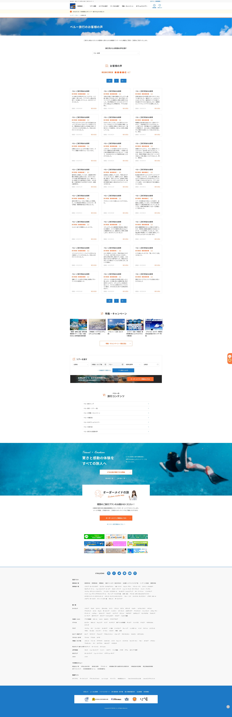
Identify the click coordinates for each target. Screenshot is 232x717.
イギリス (149, 608)
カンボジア (104, 628)
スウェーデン (154, 611)
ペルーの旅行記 (88, 427)
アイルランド (88, 611)
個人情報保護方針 (130, 691)
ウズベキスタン (125, 634)
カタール (95, 619)
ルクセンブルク (141, 608)
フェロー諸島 (124, 615)
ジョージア (117, 634)
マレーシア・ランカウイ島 (114, 594)
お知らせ (85, 691)
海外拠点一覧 (121, 478)
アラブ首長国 (88, 619)
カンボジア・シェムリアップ (126, 591)
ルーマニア (87, 615)
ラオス (86, 630)
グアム (126, 650)
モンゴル (92, 630)
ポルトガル (104, 608)
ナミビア (142, 622)
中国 (116, 630)
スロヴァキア (129, 611)
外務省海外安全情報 (136, 666)
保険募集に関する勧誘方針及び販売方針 (119, 666)
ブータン (105, 630)
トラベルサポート (105, 691)
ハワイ (86, 656)
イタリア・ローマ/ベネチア (91, 586)
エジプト (87, 622)
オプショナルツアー (141, 6)
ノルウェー (94, 613)
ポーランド (121, 611)
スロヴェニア (136, 613)
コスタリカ (106, 641)
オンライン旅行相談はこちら (115, 524)
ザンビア (129, 622)
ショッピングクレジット (149, 678)
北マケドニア (95, 615)
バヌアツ (108, 650)
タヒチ (86, 650)
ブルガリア (152, 613)
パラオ (121, 650)
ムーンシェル (105, 678)
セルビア (117, 615)
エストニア (101, 613)
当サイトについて (76, 669)
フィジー (102, 650)
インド (139, 628)
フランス (116, 608)
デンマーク (87, 613)
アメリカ (87, 637)
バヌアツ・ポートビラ (90, 598)
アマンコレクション (94, 678)
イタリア (87, 608)
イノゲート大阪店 (144, 583)
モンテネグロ (144, 613)
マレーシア (125, 628)
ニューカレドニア (94, 650)
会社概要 (139, 691)
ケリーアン (113, 678)
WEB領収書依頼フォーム (89, 669)
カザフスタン (140, 634)
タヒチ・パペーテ (116, 589)
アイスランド (137, 611)
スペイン (98, 608)
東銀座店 (101, 583)
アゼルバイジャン (108, 634)
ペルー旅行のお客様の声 (91, 431)
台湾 (120, 630)
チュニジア (99, 622)
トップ (71, 15)
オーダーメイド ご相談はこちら (116, 518)
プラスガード (104, 666)
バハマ (113, 641)
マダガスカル (150, 622)
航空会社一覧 (75, 666)
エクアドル (99, 643)
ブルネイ (111, 630)
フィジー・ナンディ (145, 589)
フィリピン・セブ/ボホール (110, 591)
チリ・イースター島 (102, 598)
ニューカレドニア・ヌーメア (103, 589)
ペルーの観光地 (88, 418)
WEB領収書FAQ (101, 669)
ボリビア (146, 641)
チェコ (99, 611)
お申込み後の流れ (85, 666)
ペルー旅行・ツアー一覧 (91, 408)
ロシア (86, 634)
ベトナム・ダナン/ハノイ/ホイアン (93, 591)
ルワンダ (87, 625)
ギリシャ (122, 613)
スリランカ (152, 628)
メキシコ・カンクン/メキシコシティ (113, 596)
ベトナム (87, 628)
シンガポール (133, 628)
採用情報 (146, 691)
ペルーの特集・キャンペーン (92, 413)
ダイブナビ (75, 678)
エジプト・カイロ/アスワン (106, 586)
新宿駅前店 (94, 583)
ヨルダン (106, 619)
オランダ (127, 608)
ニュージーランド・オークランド (131, 589)
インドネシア (148, 591)
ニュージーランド (98, 653)
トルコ (100, 619)
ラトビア (108, 613)
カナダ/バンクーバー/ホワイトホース (94, 596)
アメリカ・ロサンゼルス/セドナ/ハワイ (139, 594)
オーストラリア (118, 598)
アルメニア (99, 634)
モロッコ (111, 598)
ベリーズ (93, 641)
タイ (92, 628)
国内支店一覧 (109, 478)
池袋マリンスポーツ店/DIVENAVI (113, 583)
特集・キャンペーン (127, 6)
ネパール (145, 628)
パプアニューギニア (109, 653)
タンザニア (112, 622)
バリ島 (110, 628)
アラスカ (93, 637)
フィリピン (97, 628)
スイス (94, 611)
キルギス (133, 634)
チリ (94, 643)
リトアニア (115, 613)
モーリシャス (95, 646)
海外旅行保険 (95, 666)
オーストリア (106, 611)
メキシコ (87, 641)
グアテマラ (99, 641)
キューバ (118, 641)
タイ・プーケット (139, 591)
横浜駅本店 (87, 583)
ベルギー (134, 608)
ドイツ (110, 608)
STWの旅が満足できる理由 (116, 472)
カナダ (98, 637)
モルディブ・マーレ (89, 589)
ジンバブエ (136, 622)
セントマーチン (133, 641)
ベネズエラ (114, 643)
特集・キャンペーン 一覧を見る (116, 343)
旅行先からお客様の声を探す (116, 48)
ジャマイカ (125, 641)
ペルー (76, 15)
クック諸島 (115, 650)
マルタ (92, 608)
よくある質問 (94, 691)
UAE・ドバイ (118, 586)
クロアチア (128, 613)
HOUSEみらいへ (122, 678)
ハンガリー (114, 611)
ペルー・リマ (127, 596)
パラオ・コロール (151, 596)
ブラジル (152, 641)
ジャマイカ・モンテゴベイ (139, 596)
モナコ (122, 608)
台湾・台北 (125, 594)
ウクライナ (92, 634)
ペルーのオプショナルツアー (92, 422)
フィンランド (145, 611)
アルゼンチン (88, 643)
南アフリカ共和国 (120, 622)
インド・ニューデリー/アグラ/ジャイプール (95, 594)
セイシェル (102, 646)
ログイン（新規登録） (155, 1)
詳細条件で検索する (105, 370)
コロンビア (107, 643)
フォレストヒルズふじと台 (134, 678)
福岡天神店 (153, 583)
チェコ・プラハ (127, 586)
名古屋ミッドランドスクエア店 (130, 583)
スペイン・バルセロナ (147, 586)
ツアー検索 (93, 6)
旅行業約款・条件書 (117, 691)
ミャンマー (98, 630)
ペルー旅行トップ (89, 404)
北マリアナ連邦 (133, 650)
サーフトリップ (83, 678)
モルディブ (87, 646)
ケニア (105, 622)
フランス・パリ (136, 586)
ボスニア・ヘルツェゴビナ (106, 615)
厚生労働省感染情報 (148, 666)
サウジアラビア (114, 619)
